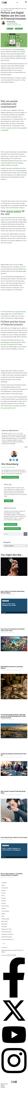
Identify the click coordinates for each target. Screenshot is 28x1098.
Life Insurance (5, 911)
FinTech (18, 78)
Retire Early (4, 921)
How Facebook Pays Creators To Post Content (14, 837)
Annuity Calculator (6, 931)
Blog (2, 8)
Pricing (3, 893)
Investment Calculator (7, 934)
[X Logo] (14, 1022)
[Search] (25, 534)
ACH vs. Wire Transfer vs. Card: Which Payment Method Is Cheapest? (12, 874)
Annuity (3, 903)
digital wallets (13, 211)
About (3, 885)
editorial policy (16, 433)
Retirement (4, 924)
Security (3, 898)
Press (2, 895)
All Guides (4, 926)
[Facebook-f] (14, 997)
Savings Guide (5, 919)
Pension (3, 908)
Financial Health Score (7, 939)
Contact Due (4, 888)
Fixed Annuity (5, 906)
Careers (3, 890)
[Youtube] (14, 1045)
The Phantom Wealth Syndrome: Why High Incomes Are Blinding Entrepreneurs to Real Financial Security (13, 716)
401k (2, 916)
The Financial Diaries (18, 49)
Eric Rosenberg (9, 464)
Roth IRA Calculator (6, 937)
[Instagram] (14, 1074)
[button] (17, 3)
